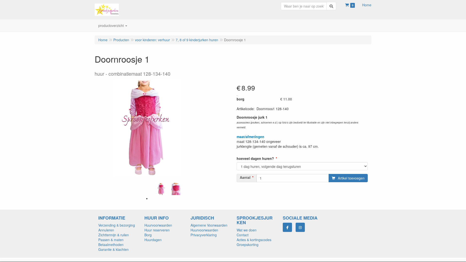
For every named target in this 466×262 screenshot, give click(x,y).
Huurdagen (153, 239)
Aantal (245, 177)
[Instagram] (300, 227)
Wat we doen (247, 230)
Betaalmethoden (111, 244)
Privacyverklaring (204, 234)
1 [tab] (146, 198)
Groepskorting (247, 244)
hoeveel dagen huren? (255, 158)
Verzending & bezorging (116, 225)
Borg (148, 234)
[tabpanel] (161, 189)
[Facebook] (287, 227)
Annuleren (106, 230)
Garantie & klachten (113, 249)
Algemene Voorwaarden (209, 225)
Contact (243, 234)
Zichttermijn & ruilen (113, 234)
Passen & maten (111, 239)
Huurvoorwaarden (158, 225)
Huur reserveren (157, 230)
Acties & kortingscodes (254, 239)
